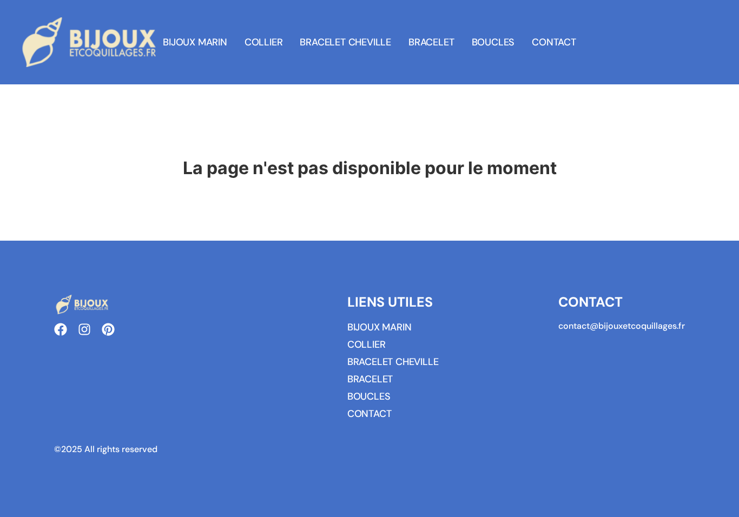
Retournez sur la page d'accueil (369, 194)
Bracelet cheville (345, 42)
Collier (264, 42)
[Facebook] (60, 329)
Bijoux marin (195, 42)
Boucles (493, 42)
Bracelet (431, 42)
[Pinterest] (108, 329)
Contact (554, 42)
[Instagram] (84, 329)
